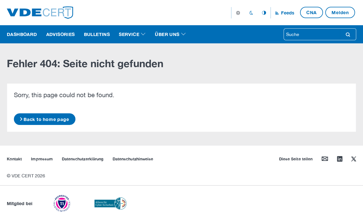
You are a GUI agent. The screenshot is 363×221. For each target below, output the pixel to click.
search (348, 34)
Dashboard (22, 34)
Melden (340, 12)
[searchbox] (312, 34)
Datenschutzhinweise (133, 158)
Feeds (287, 12)
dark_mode (251, 12)
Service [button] (129, 34)
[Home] (40, 12)
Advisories (60, 34)
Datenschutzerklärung (83, 158)
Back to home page (46, 119)
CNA (311, 12)
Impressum (42, 158)
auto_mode (264, 12)
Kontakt (14, 158)
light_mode (238, 12)
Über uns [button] (167, 34)
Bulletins (97, 34)
